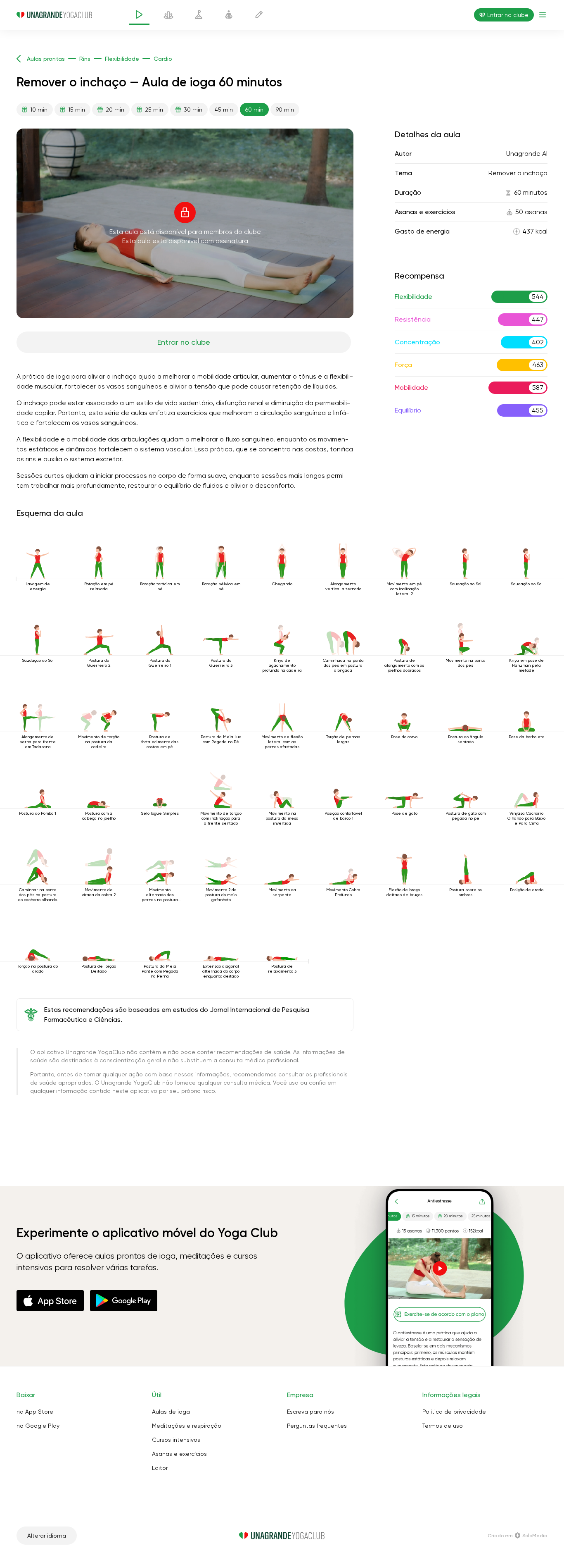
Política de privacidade (454, 1411)
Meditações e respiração (186, 1425)
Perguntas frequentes (317, 1425)
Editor (160, 1467)
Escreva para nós (310, 1411)
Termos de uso (442, 1425)
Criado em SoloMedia (517, 1535)
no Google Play (38, 1425)
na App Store (35, 1411)
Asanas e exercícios (179, 1453)
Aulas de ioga (171, 1411)
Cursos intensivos (176, 1439)
